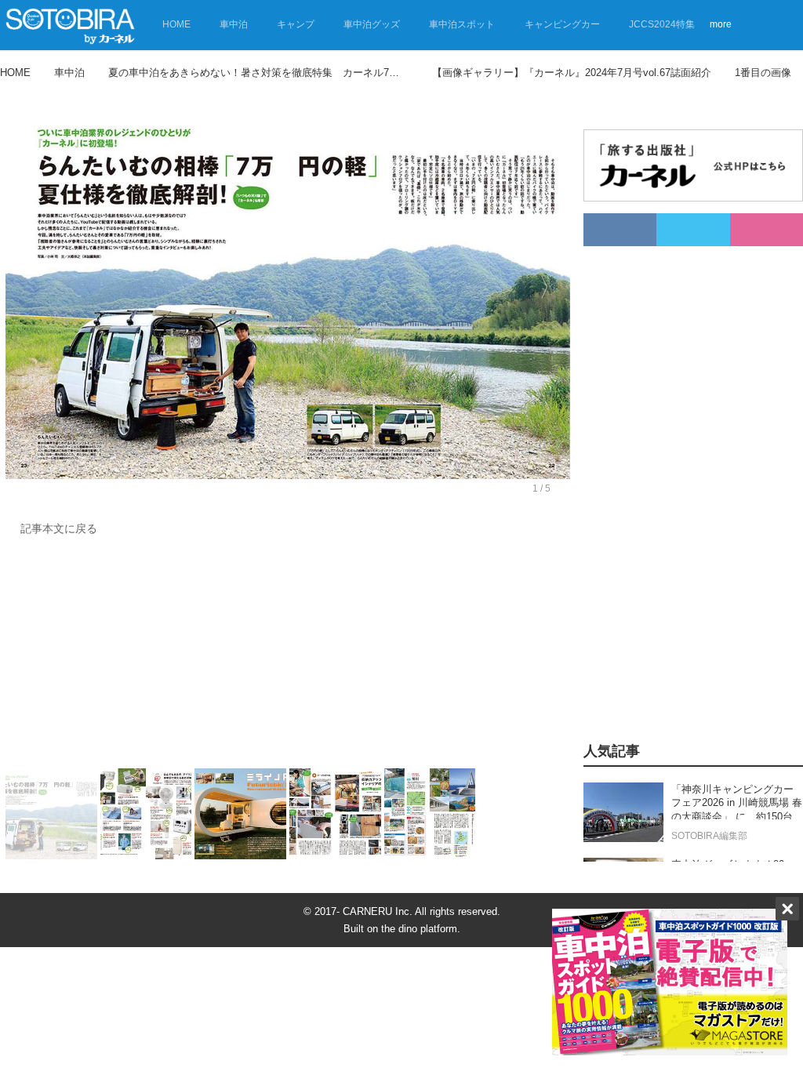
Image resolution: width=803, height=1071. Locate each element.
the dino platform (419, 929)
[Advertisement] (283, 656)
